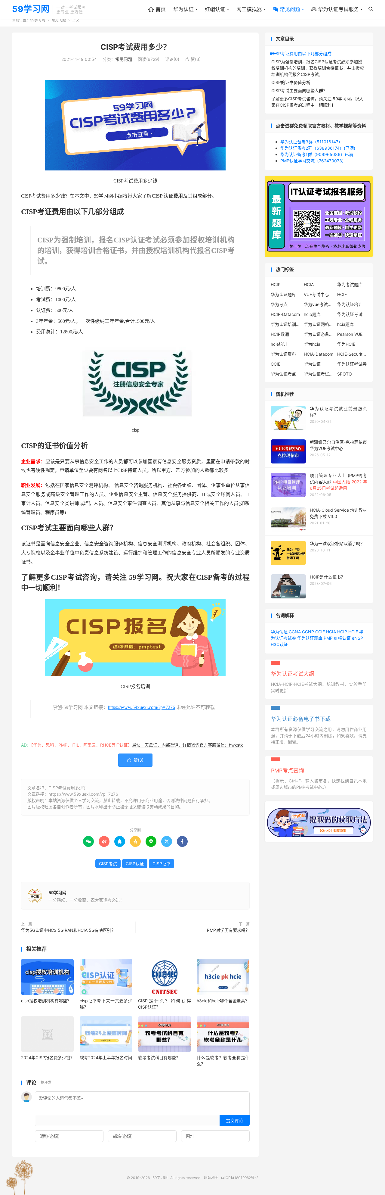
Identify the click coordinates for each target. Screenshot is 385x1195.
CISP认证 (135, 863)
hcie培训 (279, 344)
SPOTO (344, 373)
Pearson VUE (349, 334)
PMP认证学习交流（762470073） (313, 160)
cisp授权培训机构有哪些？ (46, 1000)
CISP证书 (161, 863)
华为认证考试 (349, 314)
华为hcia (312, 344)
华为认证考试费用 (319, 373)
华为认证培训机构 (286, 324)
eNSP (357, 638)
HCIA (309, 284)
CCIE (275, 364)
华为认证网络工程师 (319, 324)
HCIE (342, 294)
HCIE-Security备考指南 (352, 354)
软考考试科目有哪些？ (159, 1057)
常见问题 (286, 9)
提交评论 (234, 1120)
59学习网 (31, 9)
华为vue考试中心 (319, 304)
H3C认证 (279, 644)
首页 (157, 9)
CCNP (308, 631)
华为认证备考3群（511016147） (311, 141)
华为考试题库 (349, 284)
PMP (328, 638)
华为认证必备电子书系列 (319, 334)
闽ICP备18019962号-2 (239, 1177)
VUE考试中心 (316, 294)
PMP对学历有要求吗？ (228, 930)
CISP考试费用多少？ (135, 46)
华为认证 (183, 9)
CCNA (295, 631)
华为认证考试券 (352, 364)
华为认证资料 (283, 354)
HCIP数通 (280, 334)
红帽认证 (215, 9)
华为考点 (279, 304)
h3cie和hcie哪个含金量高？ (223, 1000)
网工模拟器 (249, 9)
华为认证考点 (283, 373)
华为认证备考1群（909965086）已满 (316, 154)
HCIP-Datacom (285, 314)
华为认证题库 (283, 294)
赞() (193, 59)
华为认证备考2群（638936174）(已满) (317, 148)
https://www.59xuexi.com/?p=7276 (141, 707)
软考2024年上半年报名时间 (106, 1057)
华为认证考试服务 (335, 9)
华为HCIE (346, 344)
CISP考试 (108, 863)
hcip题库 (312, 314)
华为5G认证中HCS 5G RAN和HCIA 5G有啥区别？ (68, 930)
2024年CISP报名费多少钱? (46, 1057)
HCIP (276, 284)
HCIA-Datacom (318, 354)
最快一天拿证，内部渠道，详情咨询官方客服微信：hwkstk (187, 744)
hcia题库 (345, 324)
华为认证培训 (349, 304)
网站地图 (211, 1177)
